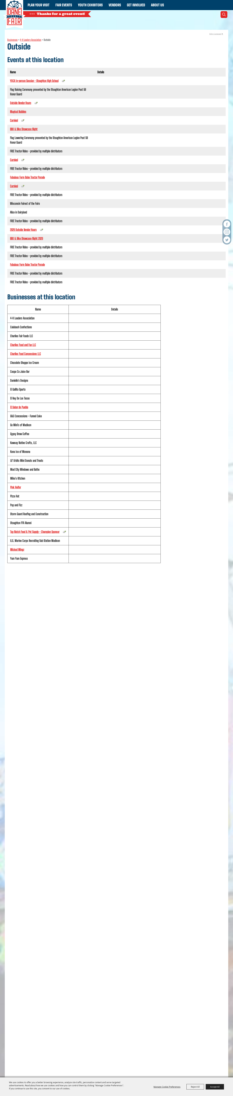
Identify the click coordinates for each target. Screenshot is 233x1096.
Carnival (14, 120)
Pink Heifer (15, 487)
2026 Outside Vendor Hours (23, 230)
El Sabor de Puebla (19, 407)
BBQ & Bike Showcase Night (24, 129)
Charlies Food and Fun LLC (23, 345)
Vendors (115, 5)
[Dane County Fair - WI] (14, 14)
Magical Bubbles (18, 111)
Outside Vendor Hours (20, 103)
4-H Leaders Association (30, 39)
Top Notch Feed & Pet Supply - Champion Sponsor (35, 532)
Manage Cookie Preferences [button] (167, 1086)
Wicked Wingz (17, 549)
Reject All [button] (195, 1086)
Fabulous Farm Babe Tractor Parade (27, 177)
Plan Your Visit (38, 5)
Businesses (12, 39)
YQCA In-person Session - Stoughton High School (34, 81)
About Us (157, 5)
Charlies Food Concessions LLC (25, 354)
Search (224, 14)
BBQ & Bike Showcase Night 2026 (26, 238)
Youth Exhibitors (90, 5)
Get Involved (136, 5)
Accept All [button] (215, 1086)
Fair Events (63, 5)
